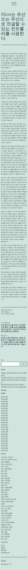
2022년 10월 (4, 431)
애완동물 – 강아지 (6, 524)
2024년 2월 (4, 399)
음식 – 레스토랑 (5, 536)
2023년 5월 (4, 415)
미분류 (3, 503)
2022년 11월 (4, 429)
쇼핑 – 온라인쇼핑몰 (6, 513)
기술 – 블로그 (4, 494)
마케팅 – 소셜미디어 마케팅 (8, 499)
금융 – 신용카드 (5, 482)
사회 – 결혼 (4, 510)
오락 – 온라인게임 (6, 529)
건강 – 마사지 (4, 466)
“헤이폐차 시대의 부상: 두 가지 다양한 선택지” (13, 377)
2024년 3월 (4, 396)
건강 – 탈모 (4, 473)
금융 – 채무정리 (5, 489)
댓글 (3, 550)
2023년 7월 (4, 410)
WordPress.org (5, 552)
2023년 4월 (4, 417)
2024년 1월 (4, 401)
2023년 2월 (4, 422)
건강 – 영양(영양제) (6, 468)
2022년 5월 (4, 443)
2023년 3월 (4, 420)
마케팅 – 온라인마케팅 (7, 501)
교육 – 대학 (4, 475)
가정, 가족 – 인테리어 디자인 (9, 459)
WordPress (4, 564)
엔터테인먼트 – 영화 (6, 527)
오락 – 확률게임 (5, 534)
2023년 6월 (4, 413)
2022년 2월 (4, 450)
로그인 (3, 545)
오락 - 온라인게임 (10, 313)
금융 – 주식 (4, 485)
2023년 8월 (4, 408)
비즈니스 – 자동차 (6, 508)
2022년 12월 (4, 427)
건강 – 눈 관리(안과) (6, 464)
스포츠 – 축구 (4, 520)
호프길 (14, 3)
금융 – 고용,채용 (5, 480)
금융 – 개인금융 (5, 478)
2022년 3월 (4, 448)
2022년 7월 (4, 438)
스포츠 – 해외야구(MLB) (7, 522)
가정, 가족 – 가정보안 (7, 457)
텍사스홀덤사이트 (19, 196)
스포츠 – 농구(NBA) (6, 515)
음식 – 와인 (4, 538)
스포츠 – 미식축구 (6, 517)
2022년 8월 (4, 436)
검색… (2, 360)
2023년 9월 (4, 406)
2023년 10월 (4, 403)
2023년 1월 (4, 424)
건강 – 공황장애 (5, 461)
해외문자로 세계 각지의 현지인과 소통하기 (12, 384)
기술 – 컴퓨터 (4, 496)
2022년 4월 (4, 445)
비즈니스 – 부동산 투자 (7, 506)
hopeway (7, 311)
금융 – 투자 (4, 492)
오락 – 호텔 (4, 531)
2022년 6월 (4, 441)
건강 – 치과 (4, 471)
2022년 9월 (4, 434)
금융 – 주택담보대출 (6, 487)
